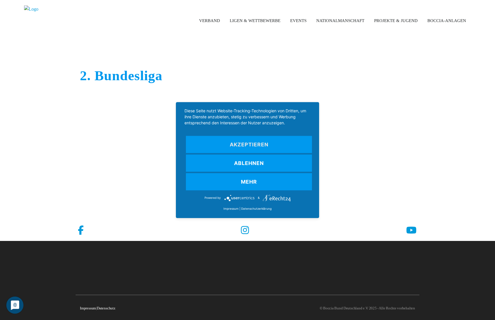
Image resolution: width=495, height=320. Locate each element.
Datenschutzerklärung (256, 208)
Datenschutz (106, 308)
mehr (249, 182)
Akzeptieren (249, 145)
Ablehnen (249, 163)
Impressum (88, 308)
